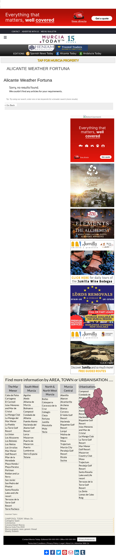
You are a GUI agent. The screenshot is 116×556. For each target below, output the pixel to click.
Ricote (63, 457)
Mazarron (28, 437)
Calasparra (47, 402)
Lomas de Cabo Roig (86, 496)
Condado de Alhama (29, 416)
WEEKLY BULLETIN (48, 31)
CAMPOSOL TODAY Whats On (19, 519)
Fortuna (46, 418)
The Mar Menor (13, 388)
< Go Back (10, 105)
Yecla (44, 431)
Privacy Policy (52, 543)
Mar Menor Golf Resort (11, 452)
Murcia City (66, 447)
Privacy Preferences (87, 539)
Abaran (64, 398)
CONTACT (16, 31)
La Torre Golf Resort (11, 429)
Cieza (45, 415)
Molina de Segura (65, 436)
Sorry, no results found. (24, 88)
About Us (69, 543)
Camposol (28, 411)
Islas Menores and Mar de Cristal (12, 408)
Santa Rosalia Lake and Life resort (12, 492)
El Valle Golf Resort (66, 417)
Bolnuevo (28, 408)
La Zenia (83, 491)
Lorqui (63, 431)
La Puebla (10, 424)
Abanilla (64, 395)
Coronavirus (10, 523)
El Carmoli (10, 401)
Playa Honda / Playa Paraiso (12, 465)
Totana (27, 457)
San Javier (10, 480)
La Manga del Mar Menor (11, 420)
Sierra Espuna (30, 453)
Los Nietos (10, 444)
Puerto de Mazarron (28, 442)
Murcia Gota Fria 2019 (14, 527)
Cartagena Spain (12, 521)
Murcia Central (68, 388)
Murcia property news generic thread (21, 529)
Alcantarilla (66, 401)
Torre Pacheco (12, 509)
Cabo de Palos (12, 395)
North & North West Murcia (50, 390)
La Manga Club (12, 414)
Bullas (45, 399)
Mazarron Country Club (85, 454)
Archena (64, 405)
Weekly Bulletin (12, 531)
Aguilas (27, 395)
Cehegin (46, 412)
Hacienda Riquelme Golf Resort (67, 424)
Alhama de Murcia (29, 403)
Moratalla (47, 425)
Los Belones (11, 441)
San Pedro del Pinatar (12, 485)
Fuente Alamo (30, 421)
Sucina (63, 460)
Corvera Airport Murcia (14, 525)
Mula (44, 428)
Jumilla (45, 422)
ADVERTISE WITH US (30, 31)
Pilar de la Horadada (10, 459)
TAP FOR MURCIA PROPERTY (58, 60)
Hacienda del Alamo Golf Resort (30, 427)
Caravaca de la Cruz (49, 407)
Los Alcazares (12, 437)
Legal (62, 543)
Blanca (63, 408)
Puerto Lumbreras (29, 449)
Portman (9, 470)
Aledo (26, 398)
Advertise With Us (82, 543)
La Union (9, 434)
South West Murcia (32, 388)
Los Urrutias (11, 447)
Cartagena (10, 398)
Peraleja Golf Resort (66, 452)
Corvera (64, 411)
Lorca (26, 434)
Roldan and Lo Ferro (12, 475)
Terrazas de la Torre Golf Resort (12, 502)
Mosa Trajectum (65, 442)
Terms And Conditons (36, 543)
